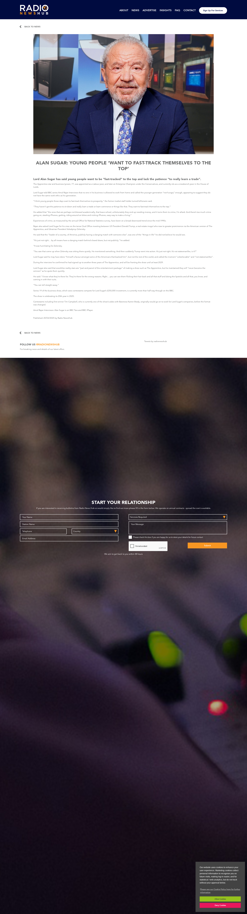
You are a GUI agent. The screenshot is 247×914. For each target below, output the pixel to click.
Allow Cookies (220, 899)
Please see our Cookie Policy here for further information (220, 891)
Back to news (32, 27)
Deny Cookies (220, 905)
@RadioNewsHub (48, 344)
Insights (165, 10)
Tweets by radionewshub (155, 341)
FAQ (177, 10)
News (135, 10)
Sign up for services (213, 10)
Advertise (149, 10)
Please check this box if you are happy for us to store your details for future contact (168, 537)
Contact (189, 10)
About (123, 10)
